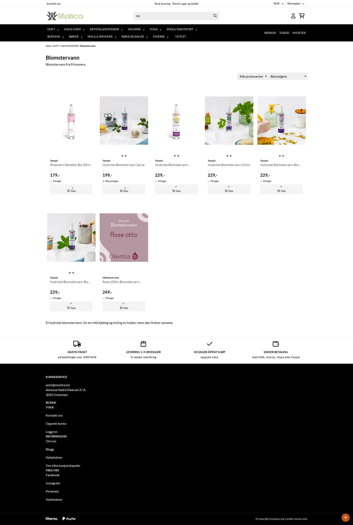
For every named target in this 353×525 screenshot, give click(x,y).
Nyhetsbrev (54, 457)
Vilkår (50, 407)
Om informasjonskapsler (63, 465)
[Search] (215, 16)
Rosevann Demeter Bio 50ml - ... (71, 167)
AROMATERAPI (70, 45)
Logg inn (52, 432)
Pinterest (52, 491)
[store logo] (65, 15)
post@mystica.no (58, 385)
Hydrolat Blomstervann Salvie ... (123, 167)
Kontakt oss (54, 3)
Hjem (49, 45)
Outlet (180, 36)
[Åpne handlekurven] (301, 16)
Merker (270, 33)
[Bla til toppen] (346, 518)
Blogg (50, 449)
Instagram (53, 483)
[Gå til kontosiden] (293, 16)
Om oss (51, 441)
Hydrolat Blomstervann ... (173, 165)
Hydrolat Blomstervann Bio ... (280, 165)
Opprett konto (56, 423)
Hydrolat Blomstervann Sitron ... (229, 167)
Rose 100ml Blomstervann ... (122, 282)
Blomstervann (88, 45)
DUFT (56, 45)
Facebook (52, 475)
